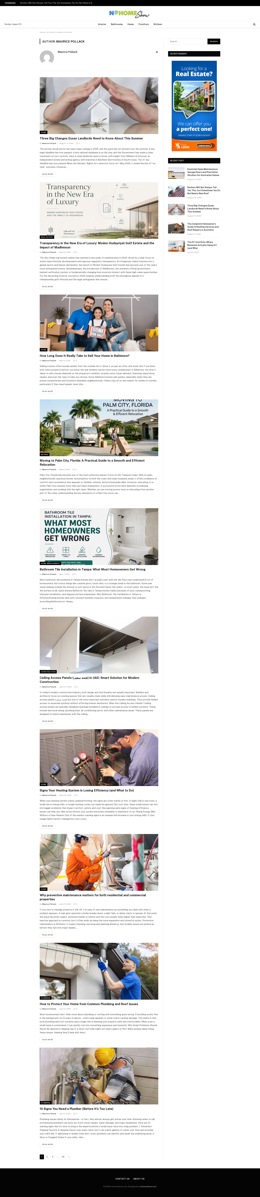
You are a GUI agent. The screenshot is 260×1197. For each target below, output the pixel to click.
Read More (47, 174)
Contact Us (122, 1179)
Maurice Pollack (67, 51)
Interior (102, 24)
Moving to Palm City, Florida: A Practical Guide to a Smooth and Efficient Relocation (92, 462)
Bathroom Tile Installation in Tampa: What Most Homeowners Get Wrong (92, 569)
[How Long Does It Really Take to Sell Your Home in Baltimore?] (99, 323)
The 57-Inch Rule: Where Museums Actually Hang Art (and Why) (202, 245)
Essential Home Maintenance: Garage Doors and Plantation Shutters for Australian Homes (203, 172)
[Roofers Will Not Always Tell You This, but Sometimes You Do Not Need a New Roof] (176, 191)
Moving (44, 454)
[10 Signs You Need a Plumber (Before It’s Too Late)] (99, 1076)
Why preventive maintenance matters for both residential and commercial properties (93, 897)
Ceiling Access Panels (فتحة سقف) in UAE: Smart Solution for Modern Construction (89, 680)
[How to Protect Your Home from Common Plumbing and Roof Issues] (99, 971)
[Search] (254, 24)
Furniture (144, 24)
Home (131, 24)
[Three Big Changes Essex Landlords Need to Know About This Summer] (99, 105)
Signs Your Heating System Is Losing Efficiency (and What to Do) (87, 790)
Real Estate (47, 237)
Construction (48, 672)
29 (63, 1157)
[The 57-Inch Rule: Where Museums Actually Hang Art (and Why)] (176, 246)
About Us (138, 1179)
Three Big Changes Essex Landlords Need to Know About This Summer (91, 138)
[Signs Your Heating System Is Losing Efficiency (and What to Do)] (99, 757)
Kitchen (158, 24)
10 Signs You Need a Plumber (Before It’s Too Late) (76, 1109)
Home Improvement (50, 563)
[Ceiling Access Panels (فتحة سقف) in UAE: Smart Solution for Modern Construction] (99, 645)
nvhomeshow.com (148, 1186)
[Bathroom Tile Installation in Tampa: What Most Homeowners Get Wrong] (99, 536)
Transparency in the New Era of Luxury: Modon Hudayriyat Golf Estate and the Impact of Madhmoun (97, 245)
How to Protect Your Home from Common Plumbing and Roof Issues (89, 1004)
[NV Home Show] (130, 13)
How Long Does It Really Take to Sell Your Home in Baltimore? (84, 356)
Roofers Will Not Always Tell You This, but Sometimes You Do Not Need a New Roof (57, 3)
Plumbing (45, 998)
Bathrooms (117, 24)
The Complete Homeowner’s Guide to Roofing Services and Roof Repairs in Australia (203, 227)
